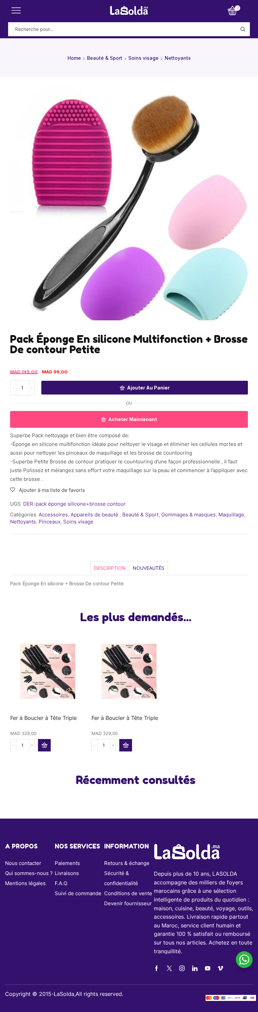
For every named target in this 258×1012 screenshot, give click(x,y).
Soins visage (143, 58)
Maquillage (231, 514)
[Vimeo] (220, 968)
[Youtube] (207, 968)
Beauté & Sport (104, 58)
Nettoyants (178, 58)
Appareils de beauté (95, 514)
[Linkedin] (195, 968)
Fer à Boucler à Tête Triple (43, 718)
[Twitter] (169, 968)
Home (74, 58)
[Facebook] (156, 968)
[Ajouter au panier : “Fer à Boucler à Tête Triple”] (44, 745)
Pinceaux (49, 521)
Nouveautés (148, 568)
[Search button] (243, 29)
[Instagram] (182, 968)
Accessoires (53, 514)
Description (110, 568)
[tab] (109, 568)
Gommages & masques (188, 514)
